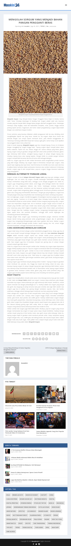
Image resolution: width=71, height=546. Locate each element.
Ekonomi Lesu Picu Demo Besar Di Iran (18, 406)
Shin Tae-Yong (57, 519)
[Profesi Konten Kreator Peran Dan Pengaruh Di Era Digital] (51, 394)
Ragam (46, 519)
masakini (26, 26)
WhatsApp (55, 527)
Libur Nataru (11, 511)
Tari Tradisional (39, 523)
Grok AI (51, 503)
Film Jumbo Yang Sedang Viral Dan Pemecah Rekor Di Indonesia (17, 432)
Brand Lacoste (17, 495)
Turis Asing (39, 527)
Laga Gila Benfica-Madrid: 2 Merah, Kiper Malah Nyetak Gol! (30, 480)
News (8, 515)
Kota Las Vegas (44, 507)
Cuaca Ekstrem (11, 499)
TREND (42, 26)
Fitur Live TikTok (40, 503)
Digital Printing (12, 503)
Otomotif (47, 515)
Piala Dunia (38, 519)
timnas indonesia (54, 523)
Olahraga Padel (35, 515)
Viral (47, 527)
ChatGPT (44, 495)
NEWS (20, 467)
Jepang (8, 507)
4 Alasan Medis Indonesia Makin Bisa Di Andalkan (27, 457)
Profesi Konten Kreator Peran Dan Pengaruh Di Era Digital (48, 406)
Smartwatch (11, 523)
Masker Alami (43, 511)
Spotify (28, 523)
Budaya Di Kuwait (32, 495)
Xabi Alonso (10, 531)
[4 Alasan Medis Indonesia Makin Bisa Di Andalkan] (7, 458)
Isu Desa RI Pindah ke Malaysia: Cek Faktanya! (26, 465)
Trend (17, 527)
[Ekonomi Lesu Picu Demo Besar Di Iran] (20, 394)
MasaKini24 (35, 541)
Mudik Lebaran (56, 511)
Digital (51, 499)
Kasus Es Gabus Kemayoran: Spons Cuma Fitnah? (27, 472)
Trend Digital (27, 527)
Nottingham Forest (20, 515)
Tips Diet (9, 527)
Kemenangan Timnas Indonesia (25, 507)
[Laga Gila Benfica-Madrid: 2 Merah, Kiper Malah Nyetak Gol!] (7, 481)
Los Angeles (31, 511)
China (51, 495)
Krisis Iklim (56, 507)
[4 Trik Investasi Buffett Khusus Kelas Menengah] (7, 451)
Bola (8, 495)
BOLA (20, 482)
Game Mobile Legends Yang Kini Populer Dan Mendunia (50, 432)
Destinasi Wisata (41, 499)
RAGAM (21, 459)
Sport (20, 523)
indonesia (60, 503)
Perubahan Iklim (25, 519)
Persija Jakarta (11, 519)
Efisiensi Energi (26, 503)
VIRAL (20, 452)
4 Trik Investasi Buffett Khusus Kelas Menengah (26, 450)
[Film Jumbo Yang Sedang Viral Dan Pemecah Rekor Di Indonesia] (20, 420)
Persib (56, 515)
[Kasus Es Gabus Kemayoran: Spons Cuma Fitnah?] (7, 473)
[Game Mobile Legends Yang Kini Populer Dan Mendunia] (51, 420)
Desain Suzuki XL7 (26, 499)
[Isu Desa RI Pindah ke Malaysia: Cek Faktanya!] (7, 466)
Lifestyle (21, 511)
